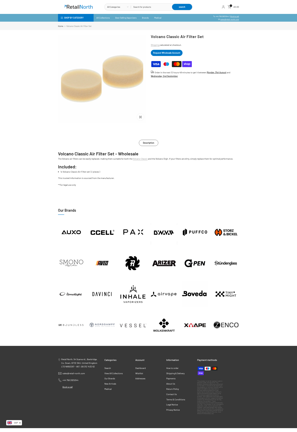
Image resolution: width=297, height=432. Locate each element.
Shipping (155, 45)
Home (60, 26)
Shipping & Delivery (175, 373)
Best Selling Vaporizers (126, 17)
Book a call (234, 16)
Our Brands (109, 378)
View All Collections (113, 373)
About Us (170, 383)
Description (148, 142)
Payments (171, 378)
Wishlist (139, 373)
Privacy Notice (173, 409)
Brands (145, 17)
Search (107, 368)
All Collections (103, 17)
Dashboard (140, 368)
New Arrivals (110, 383)
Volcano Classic (140, 158)
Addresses (140, 378)
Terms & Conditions (175, 399)
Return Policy (172, 389)
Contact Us (171, 394)
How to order (172, 368)
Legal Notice (172, 404)
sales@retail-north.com (229, 19)
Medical (157, 17)
